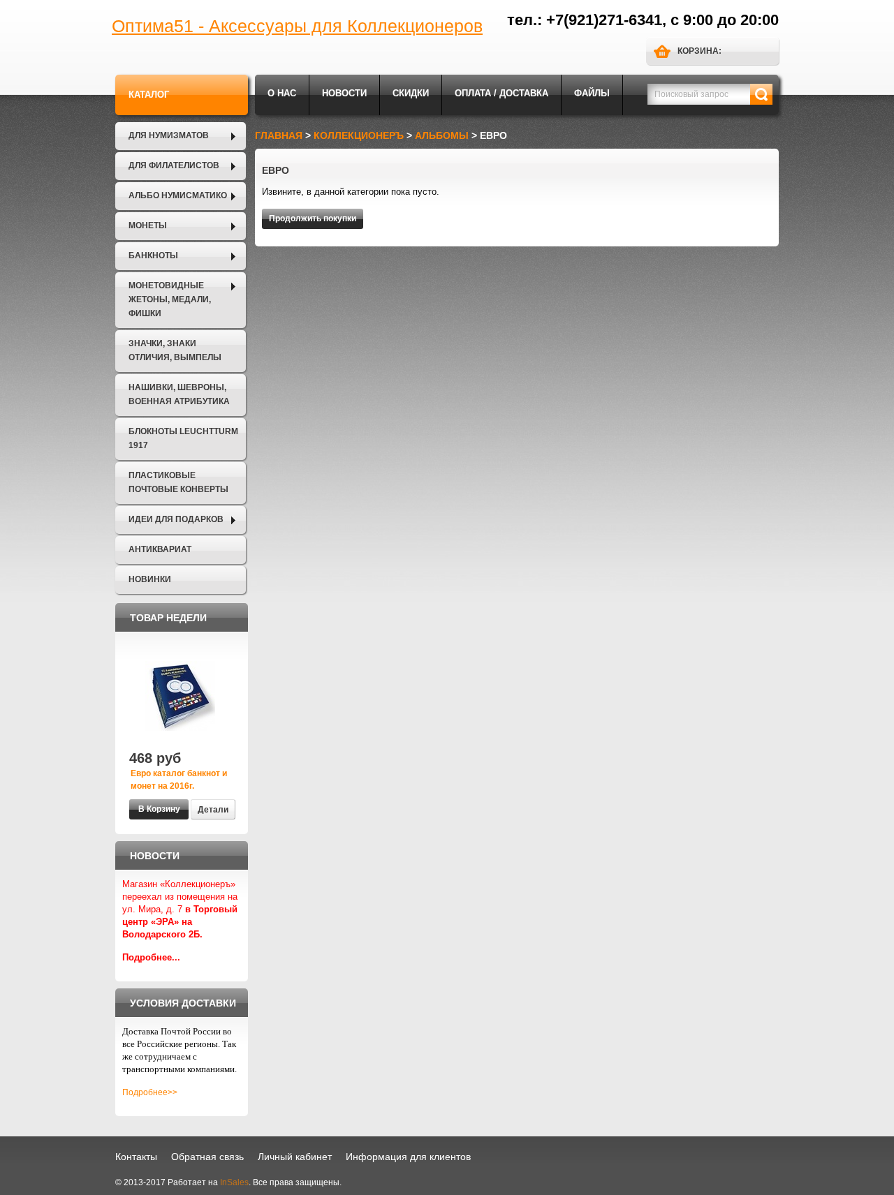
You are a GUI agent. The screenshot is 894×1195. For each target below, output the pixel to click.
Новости (344, 93)
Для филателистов (174, 165)
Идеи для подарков (176, 519)
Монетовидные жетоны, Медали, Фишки (170, 299)
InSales (234, 1182)
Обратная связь (207, 1156)
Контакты (136, 1156)
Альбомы (442, 135)
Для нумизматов (169, 135)
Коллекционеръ (359, 135)
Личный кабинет (295, 1156)
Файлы (592, 93)
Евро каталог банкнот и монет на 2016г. (179, 780)
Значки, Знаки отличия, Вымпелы (175, 350)
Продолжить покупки (312, 218)
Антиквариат (160, 549)
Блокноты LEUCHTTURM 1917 (183, 438)
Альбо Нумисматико (178, 195)
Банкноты (153, 255)
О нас (282, 93)
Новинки (150, 579)
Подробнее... (151, 957)
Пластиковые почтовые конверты (178, 482)
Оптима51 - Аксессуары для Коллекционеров (297, 26)
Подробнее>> (149, 1092)
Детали (213, 810)
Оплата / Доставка (501, 93)
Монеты (148, 225)
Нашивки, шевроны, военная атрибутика (179, 394)
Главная (278, 135)
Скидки (411, 93)
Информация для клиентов (408, 1156)
